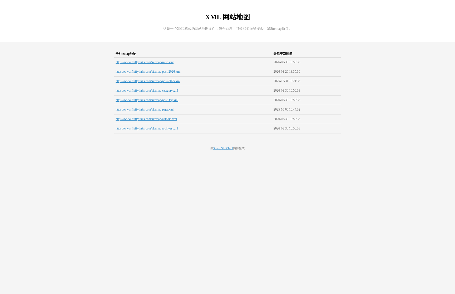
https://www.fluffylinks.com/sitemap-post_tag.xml (147, 100)
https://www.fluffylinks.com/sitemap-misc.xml (145, 62)
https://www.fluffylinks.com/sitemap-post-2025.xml (148, 81)
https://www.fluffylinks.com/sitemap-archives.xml (147, 128)
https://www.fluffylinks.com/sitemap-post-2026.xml (148, 71)
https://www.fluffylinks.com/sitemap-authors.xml (146, 119)
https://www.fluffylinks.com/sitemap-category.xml (147, 90)
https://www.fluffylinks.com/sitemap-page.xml (145, 109)
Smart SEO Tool (223, 148)
